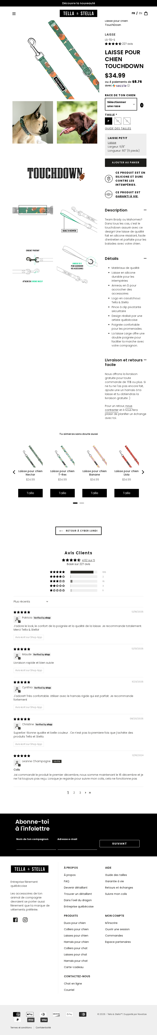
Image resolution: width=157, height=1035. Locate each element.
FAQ (66, 881)
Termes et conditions (21, 1027)
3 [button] (80, 793)
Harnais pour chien (76, 942)
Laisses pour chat (75, 954)
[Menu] (14, 13)
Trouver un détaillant (78, 894)
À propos (70, 875)
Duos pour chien (75, 923)
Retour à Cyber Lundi (81, 530)
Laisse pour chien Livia (126, 472)
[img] (22, 612)
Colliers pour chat (75, 948)
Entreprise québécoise (79, 906)
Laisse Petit (118, 138)
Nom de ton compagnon (32, 839)
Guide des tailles (118, 128)
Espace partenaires (118, 942)
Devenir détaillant (75, 887)
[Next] (142, 472)
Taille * (111, 114)
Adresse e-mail (67, 839)
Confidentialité (43, 1027)
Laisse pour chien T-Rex (62, 472)
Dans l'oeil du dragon (78, 900)
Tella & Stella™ (115, 1014)
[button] (113, 44)
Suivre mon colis (116, 894)
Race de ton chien (120, 95)
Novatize (142, 1014)
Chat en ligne (73, 983)
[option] (78, 3)
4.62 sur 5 (88, 560)
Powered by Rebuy (78, 508)
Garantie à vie (114, 881)
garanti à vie (126, 196)
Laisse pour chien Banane (95, 472)
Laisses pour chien (76, 935)
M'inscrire (111, 923)
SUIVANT (119, 844)
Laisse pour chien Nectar (30, 472)
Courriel (69, 990)
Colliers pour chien (76, 929)
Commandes (114, 935)
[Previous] (14, 472)
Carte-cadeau (73, 967)
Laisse (110, 34)
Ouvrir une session (117, 929)
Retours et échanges (119, 887)
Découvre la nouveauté (78, 3)
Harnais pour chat (76, 961)
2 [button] (74, 793)
